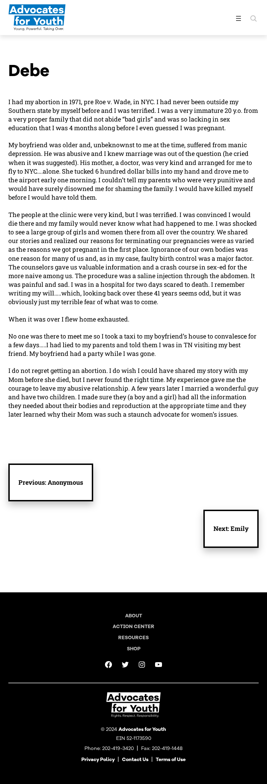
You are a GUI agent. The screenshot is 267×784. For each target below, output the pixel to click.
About (133, 615)
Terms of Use (171, 759)
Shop (133, 648)
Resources (133, 637)
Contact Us (135, 759)
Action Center (133, 626)
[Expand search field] (253, 18)
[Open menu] (238, 18)
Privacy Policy (98, 759)
